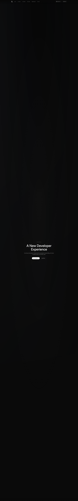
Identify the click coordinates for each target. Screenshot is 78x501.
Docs (15, 1)
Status (38, 1)
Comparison (33, 1)
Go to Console (35, 258)
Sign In (64, 1)
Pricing (28, 1)
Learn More (43, 258)
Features (23, 1)
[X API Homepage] (12, 2)
